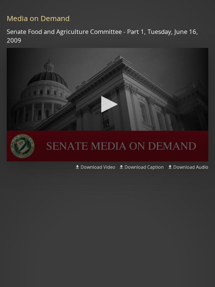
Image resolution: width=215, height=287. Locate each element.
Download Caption (144, 167)
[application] (107, 104)
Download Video (98, 167)
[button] (107, 104)
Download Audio (190, 167)
